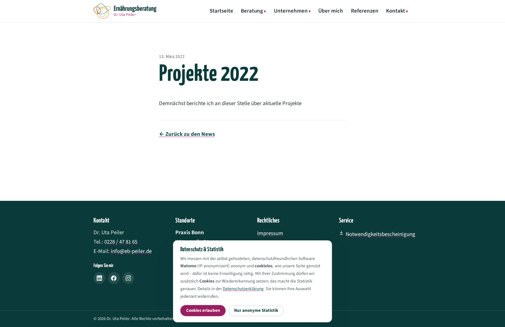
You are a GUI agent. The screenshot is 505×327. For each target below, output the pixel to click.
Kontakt (395, 11)
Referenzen (364, 11)
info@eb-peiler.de (131, 251)
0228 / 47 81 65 (120, 242)
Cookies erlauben (203, 310)
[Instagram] (128, 278)
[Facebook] (114, 278)
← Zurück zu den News (187, 134)
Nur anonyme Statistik (256, 310)
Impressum (270, 233)
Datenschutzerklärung (243, 288)
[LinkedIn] (99, 278)
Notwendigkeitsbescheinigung (380, 234)
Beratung (252, 11)
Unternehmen (291, 11)
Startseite (221, 11)
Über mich (330, 11)
